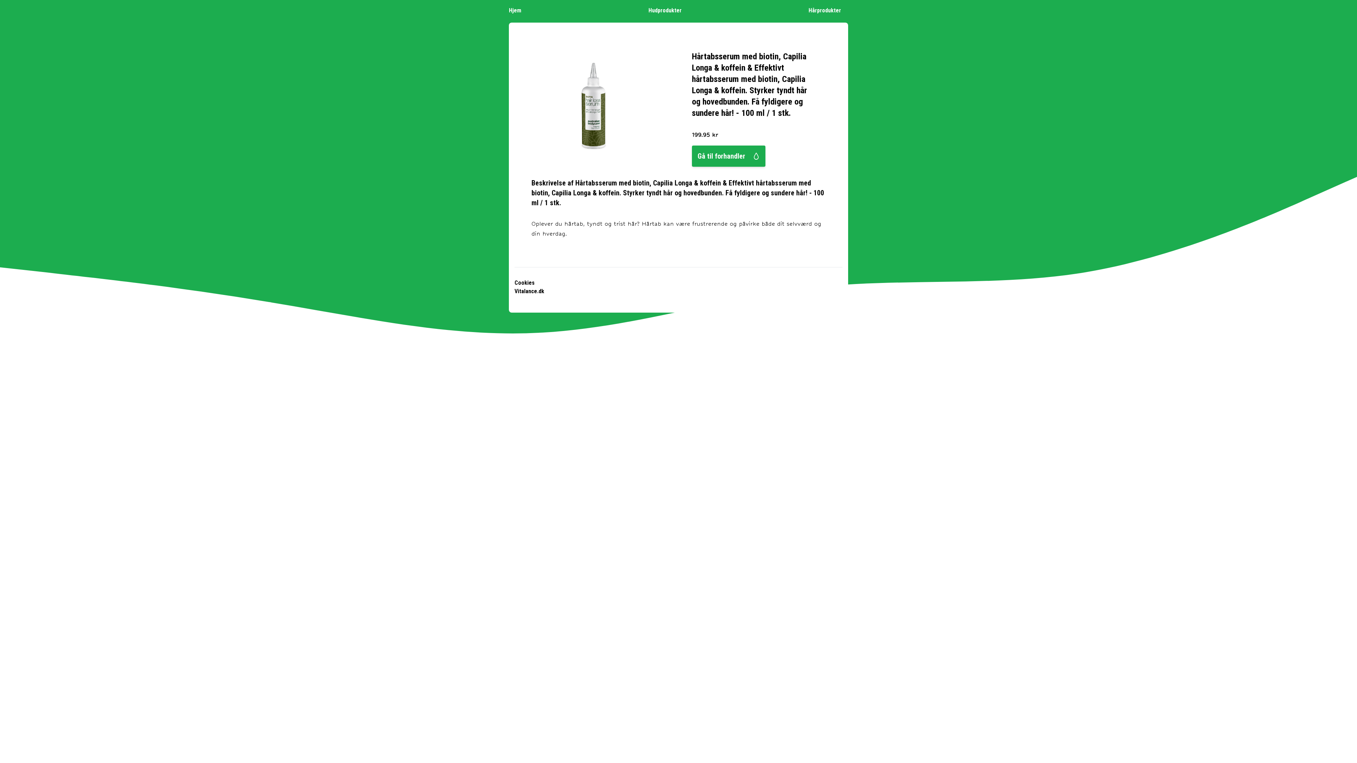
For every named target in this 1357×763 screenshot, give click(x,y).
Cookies (525, 282)
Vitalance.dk (529, 291)
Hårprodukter (825, 10)
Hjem (515, 10)
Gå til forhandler (721, 156)
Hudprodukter (665, 10)
